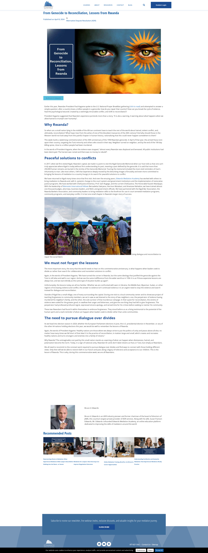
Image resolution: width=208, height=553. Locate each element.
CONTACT (120, 5)
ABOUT (96, 5)
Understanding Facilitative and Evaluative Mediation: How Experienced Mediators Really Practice (148, 461)
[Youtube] (104, 544)
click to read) (135, 106)
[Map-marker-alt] (109, 544)
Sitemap (155, 544)
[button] (144, 5)
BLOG (130, 5)
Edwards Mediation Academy (128, 178)
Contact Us (146, 544)
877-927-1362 (135, 544)
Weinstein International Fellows (76, 186)
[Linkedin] (99, 544)
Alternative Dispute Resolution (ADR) (81, 20)
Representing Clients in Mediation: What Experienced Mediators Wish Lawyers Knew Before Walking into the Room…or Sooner (58, 461)
